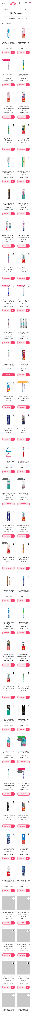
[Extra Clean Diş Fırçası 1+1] (23, 839)
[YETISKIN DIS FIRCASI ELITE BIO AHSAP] (8, 581)
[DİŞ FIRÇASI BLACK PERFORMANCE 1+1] (8, 903)
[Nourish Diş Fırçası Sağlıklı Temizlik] (23, 677)
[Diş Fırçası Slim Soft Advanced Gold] (8, 645)
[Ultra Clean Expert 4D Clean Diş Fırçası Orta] (23, 581)
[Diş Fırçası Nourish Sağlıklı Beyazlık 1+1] (8, 162)
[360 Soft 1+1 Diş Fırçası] (23, 516)
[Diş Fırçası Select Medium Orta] (23, 65)
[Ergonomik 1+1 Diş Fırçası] (23, 935)
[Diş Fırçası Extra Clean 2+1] (8, 387)
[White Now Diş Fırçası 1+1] (23, 871)
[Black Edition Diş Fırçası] (8, 806)
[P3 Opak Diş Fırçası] (8, 452)
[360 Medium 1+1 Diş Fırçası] (23, 258)
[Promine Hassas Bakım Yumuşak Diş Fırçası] (8, 774)
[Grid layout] (12, 19)
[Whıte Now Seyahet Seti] (8, 420)
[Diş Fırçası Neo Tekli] (23, 710)
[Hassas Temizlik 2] (8, 33)
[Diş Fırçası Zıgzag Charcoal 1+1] (23, 806)
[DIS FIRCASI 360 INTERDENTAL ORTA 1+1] (8, 677)
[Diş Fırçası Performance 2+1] (8, 935)
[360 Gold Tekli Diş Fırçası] (23, 548)
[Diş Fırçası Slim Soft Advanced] (8, 742)
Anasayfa (4, 9)
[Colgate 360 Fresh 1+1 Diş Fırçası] (23, 129)
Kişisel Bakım (12, 9)
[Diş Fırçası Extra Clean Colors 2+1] (23, 97)
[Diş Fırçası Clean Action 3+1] (23, 355)
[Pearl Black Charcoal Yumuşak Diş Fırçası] (8, 710)
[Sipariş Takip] (26, 3)
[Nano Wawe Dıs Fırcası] (23, 420)
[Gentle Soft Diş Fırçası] (8, 613)
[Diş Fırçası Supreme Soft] (8, 129)
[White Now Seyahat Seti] (8, 516)
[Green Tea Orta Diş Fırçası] (23, 162)
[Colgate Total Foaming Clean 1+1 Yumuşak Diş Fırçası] (8, 871)
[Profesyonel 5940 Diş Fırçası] (23, 323)
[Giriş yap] (19, 3)
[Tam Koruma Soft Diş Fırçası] (23, 613)
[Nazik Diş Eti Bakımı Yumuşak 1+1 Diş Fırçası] (23, 903)
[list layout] (10, 19)
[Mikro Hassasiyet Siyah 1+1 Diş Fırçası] (23, 645)
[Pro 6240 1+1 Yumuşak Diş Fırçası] (23, 194)
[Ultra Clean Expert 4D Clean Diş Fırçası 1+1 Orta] (8, 839)
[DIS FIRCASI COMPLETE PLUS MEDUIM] (8, 355)
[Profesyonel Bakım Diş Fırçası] (8, 323)
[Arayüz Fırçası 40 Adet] (23, 1000)
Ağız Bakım (20, 9)
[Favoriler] (23, 3)
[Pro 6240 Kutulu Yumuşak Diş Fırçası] (8, 258)
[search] (5, 3)
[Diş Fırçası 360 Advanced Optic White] (23, 452)
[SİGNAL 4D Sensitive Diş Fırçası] (23, 226)
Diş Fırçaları (27, 9)
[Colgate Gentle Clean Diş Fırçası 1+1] (8, 97)
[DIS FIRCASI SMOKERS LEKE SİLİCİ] (8, 194)
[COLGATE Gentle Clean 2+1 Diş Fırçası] (23, 33)
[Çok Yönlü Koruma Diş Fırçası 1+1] (8, 226)
